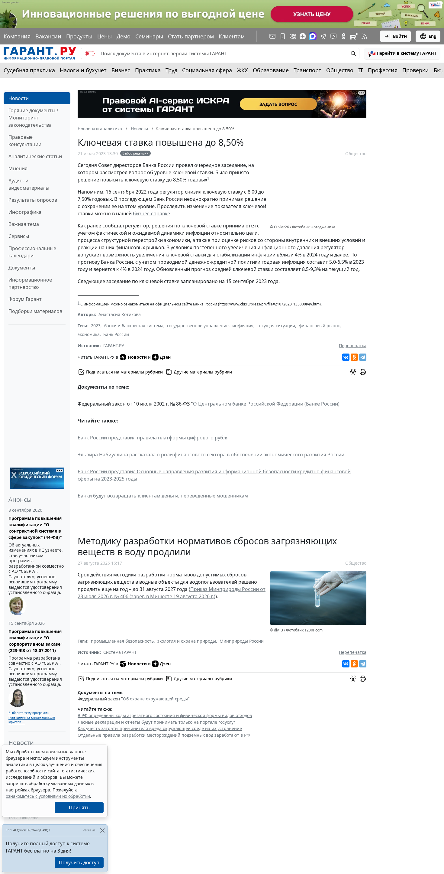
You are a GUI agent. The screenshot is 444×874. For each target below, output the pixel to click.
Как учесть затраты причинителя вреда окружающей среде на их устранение (160, 728)
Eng (432, 36)
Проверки (415, 70)
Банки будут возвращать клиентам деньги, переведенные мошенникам (163, 495)
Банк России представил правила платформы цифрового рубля (153, 437)
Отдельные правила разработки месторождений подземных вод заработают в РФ (164, 735)
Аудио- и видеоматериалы (28, 184)
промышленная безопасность (122, 641)
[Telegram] (362, 357)
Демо (123, 36)
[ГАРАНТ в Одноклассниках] (343, 36)
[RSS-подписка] (364, 36)
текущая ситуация (276, 325)
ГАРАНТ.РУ (113, 345)
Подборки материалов (35, 311)
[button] (402, 53)
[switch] (90, 53)
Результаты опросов (32, 200)
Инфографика (24, 212)
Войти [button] (400, 36)
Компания (17, 36)
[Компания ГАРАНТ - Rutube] (354, 36)
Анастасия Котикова (119, 314)
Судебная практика (29, 70)
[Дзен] (303, 36)
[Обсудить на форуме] (353, 372)
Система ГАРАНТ (120, 652)
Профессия (382, 70)
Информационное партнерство (30, 283)
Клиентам (232, 36)
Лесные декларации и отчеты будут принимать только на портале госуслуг (156, 722)
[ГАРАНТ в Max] (313, 36)
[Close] (102, 830)
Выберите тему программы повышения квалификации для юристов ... (31, 717)
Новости (18, 98)
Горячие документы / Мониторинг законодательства (33, 117)
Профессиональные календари (32, 252)
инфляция (242, 325)
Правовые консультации (24, 141)
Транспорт (307, 70)
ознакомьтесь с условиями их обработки (48, 796)
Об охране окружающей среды (155, 699)
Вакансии (48, 36)
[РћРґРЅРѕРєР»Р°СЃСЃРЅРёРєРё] (354, 357)
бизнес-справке (151, 213)
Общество (339, 70)
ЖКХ (242, 70)
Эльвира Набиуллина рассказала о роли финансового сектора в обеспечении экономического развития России (211, 454)
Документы (21, 267)
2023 (96, 325)
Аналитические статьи (35, 156)
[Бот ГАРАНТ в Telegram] (333, 36)
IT (360, 70)
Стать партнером (191, 36)
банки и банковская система (133, 325)
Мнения (17, 168)
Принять (79, 807)
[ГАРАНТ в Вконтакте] (293, 36)
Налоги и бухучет (83, 70)
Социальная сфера (207, 70)
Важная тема (23, 224)
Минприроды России (242, 641)
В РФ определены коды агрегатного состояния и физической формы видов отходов (165, 715)
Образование (271, 70)
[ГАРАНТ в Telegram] (323, 36)
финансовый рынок (319, 325)
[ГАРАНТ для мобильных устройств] (282, 36)
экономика (89, 334)
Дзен (165, 357)
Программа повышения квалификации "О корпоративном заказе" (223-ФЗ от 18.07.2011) (35, 640)
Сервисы (18, 236)
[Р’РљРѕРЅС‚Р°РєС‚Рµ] (345, 357)
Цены (104, 36)
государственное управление (198, 325)
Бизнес (120, 70)
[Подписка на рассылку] (272, 36)
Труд (171, 70)
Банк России (116, 334)
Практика (148, 70)
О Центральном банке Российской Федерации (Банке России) (266, 403)
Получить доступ (79, 862)
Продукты (79, 36)
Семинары (149, 36)
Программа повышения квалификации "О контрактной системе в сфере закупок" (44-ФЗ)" (35, 527)
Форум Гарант (25, 299)
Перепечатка (352, 345)
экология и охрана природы (186, 641)
